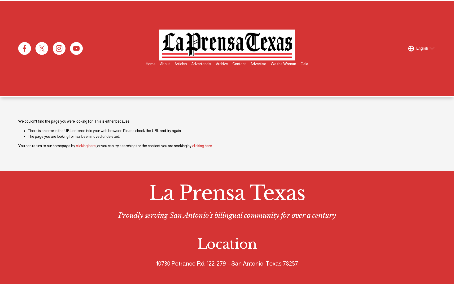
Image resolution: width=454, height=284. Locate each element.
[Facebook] (24, 48)
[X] (41, 48)
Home (151, 64)
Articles (181, 64)
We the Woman (283, 64)
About (165, 64)
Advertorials (201, 64)
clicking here (86, 146)
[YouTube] (76, 48)
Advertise (258, 64)
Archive (222, 64)
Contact (239, 64)
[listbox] (422, 48)
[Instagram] (59, 48)
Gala (304, 64)
